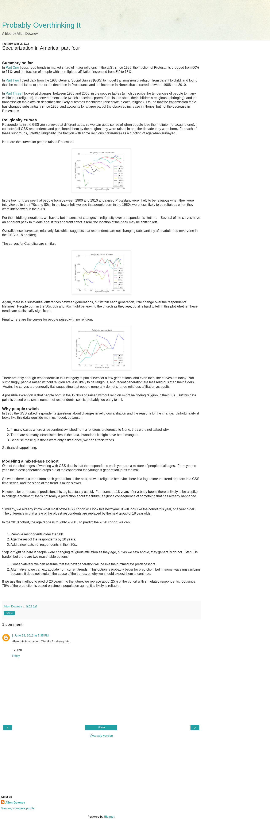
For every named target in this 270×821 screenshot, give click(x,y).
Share (9, 613)
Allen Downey (15, 802)
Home (101, 727)
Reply (16, 655)
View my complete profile (17, 808)
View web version (101, 735)
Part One (12, 67)
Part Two (12, 80)
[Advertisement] (101, 11)
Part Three (14, 93)
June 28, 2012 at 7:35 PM (31, 635)
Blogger (109, 816)
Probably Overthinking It (41, 25)
